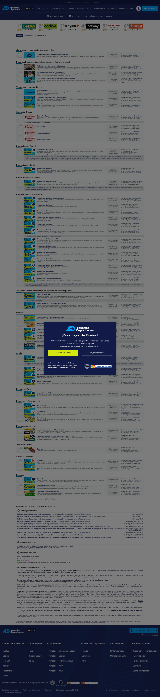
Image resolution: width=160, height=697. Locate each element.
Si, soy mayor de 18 (63, 353)
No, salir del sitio (97, 353)
